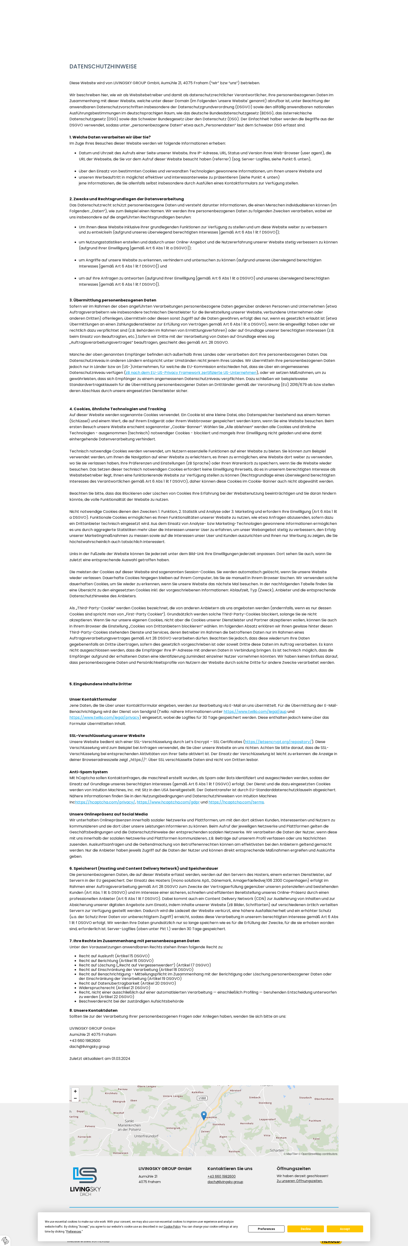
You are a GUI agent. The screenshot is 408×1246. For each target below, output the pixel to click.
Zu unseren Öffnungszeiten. (300, 1181)
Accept (345, 1229)
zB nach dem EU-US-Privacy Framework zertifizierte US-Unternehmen (191, 372)
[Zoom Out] (75, 1098)
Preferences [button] (73, 1231)
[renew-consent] (5, 1240)
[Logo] (89, 19)
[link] (273, 19)
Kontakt (327, 19)
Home (216, 19)
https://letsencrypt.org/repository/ (278, 741)
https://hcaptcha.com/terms (236, 802)
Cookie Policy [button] (172, 1226)
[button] (204, 1116)
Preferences (266, 1229)
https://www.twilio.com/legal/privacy (104, 717)
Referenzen (302, 19)
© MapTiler (291, 1154)
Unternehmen (242, 19)
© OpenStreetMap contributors (317, 1154)
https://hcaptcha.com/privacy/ (105, 802)
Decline (306, 1229)
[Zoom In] (75, 1091)
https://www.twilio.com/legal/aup (255, 711)
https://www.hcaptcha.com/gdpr (168, 802)
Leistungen (272, 19)
